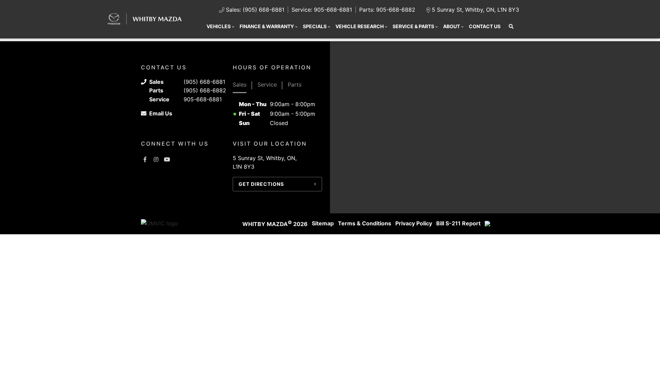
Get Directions (261, 184)
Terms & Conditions (364, 223)
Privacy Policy (413, 223)
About (451, 26)
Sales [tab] (239, 84)
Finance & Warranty (267, 26)
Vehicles (219, 26)
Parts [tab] (294, 84)
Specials (315, 26)
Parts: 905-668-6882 (387, 9)
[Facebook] (145, 159)
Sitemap (323, 223)
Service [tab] (267, 84)
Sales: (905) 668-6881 (255, 9)
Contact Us (484, 26)
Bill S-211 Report (458, 223)
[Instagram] (156, 159)
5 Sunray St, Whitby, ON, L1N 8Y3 (475, 9)
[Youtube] (167, 159)
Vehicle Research (360, 26)
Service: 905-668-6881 (322, 9)
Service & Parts (413, 26)
